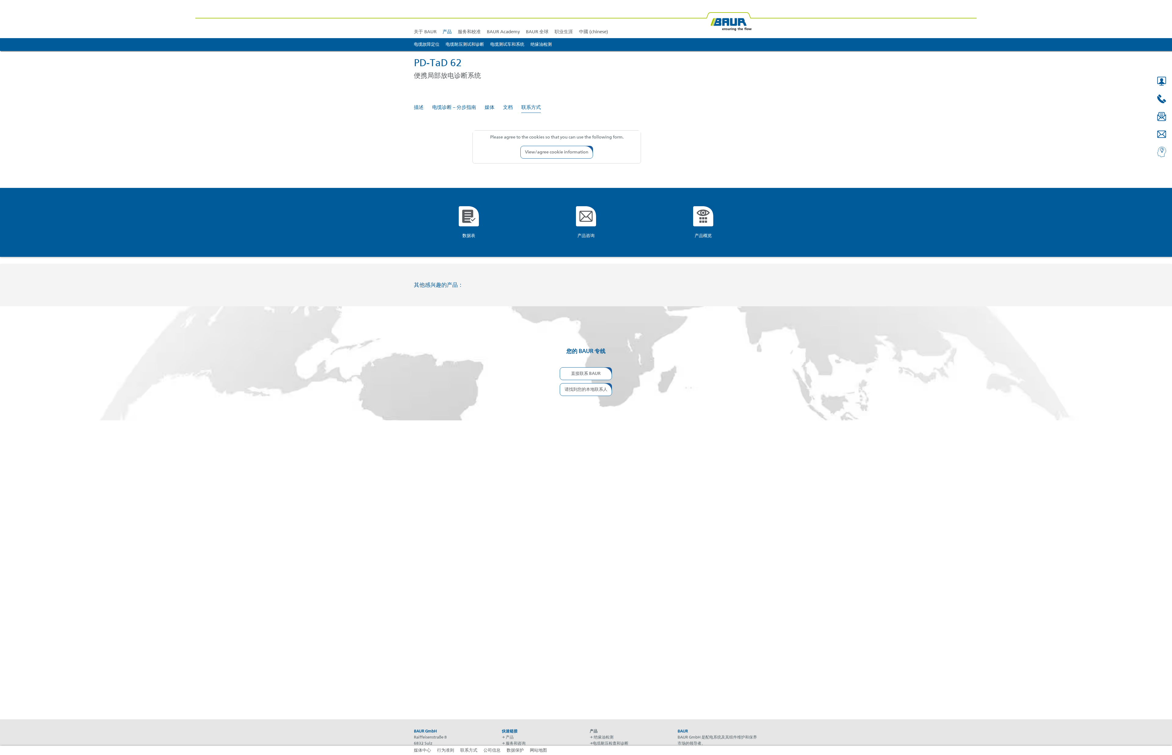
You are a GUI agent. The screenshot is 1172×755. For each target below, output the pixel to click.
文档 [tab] (508, 107)
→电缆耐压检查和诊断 (609, 744)
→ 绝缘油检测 (601, 737)
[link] (447, 19)
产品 (510, 737)
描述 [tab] (419, 107)
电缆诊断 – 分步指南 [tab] (454, 107)
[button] (1161, 81)
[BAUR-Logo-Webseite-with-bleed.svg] (729, 19)
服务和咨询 (516, 744)
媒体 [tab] (489, 107)
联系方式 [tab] (531, 107)
